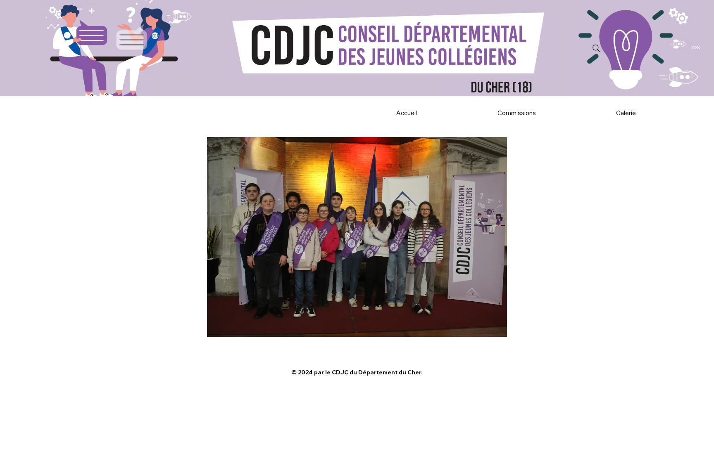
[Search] (596, 48)
